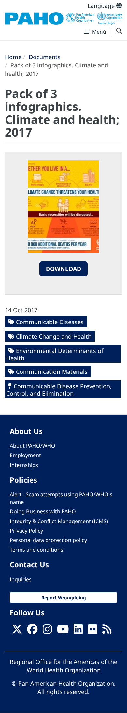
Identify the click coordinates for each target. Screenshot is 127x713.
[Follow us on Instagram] (47, 631)
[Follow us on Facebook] (32, 631)
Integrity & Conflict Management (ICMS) (59, 521)
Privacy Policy (26, 530)
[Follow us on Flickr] (92, 631)
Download (63, 269)
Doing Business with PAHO (43, 511)
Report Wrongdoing (63, 597)
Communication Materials (52, 371)
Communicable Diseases (50, 322)
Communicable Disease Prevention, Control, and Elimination (59, 389)
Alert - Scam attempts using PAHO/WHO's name (61, 498)
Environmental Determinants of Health (54, 354)
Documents (45, 57)
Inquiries (21, 579)
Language (102, 5)
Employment (25, 455)
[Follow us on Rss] (106, 631)
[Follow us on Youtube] (63, 631)
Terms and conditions (36, 549)
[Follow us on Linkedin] (78, 631)
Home (13, 57)
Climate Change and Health (54, 336)
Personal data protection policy (48, 540)
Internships (24, 465)
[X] (17, 631)
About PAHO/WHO (32, 445)
